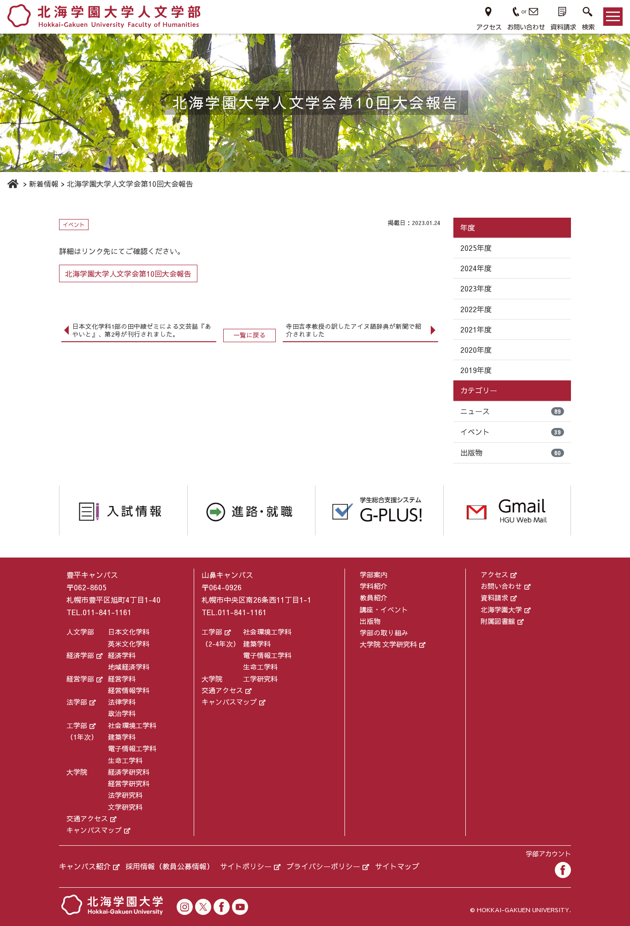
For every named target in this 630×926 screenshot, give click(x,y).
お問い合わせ (501, 586)
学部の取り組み (384, 632)
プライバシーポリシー (323, 866)
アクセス (494, 574)
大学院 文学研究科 (388, 644)
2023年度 (476, 288)
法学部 (76, 701)
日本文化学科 (128, 631)
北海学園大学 (501, 609)
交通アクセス (87, 818)
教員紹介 (373, 597)
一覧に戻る (249, 335)
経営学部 (80, 678)
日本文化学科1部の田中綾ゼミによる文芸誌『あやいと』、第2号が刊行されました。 (141, 330)
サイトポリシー (246, 866)
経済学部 (80, 655)
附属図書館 (498, 621)
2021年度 (476, 329)
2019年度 (476, 370)
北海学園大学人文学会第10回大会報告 (128, 273)
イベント (510, 432)
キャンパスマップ (94, 830)
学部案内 (373, 574)
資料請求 (494, 597)
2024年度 (476, 268)
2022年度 (476, 309)
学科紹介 (373, 586)
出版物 (510, 452)
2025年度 (476, 248)
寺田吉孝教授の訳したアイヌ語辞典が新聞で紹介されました (354, 330)
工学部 (76, 725)
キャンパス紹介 (85, 866)
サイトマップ (397, 866)
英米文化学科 (128, 643)
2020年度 (476, 349)
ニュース (510, 411)
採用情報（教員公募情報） (169, 866)
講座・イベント (384, 609)
